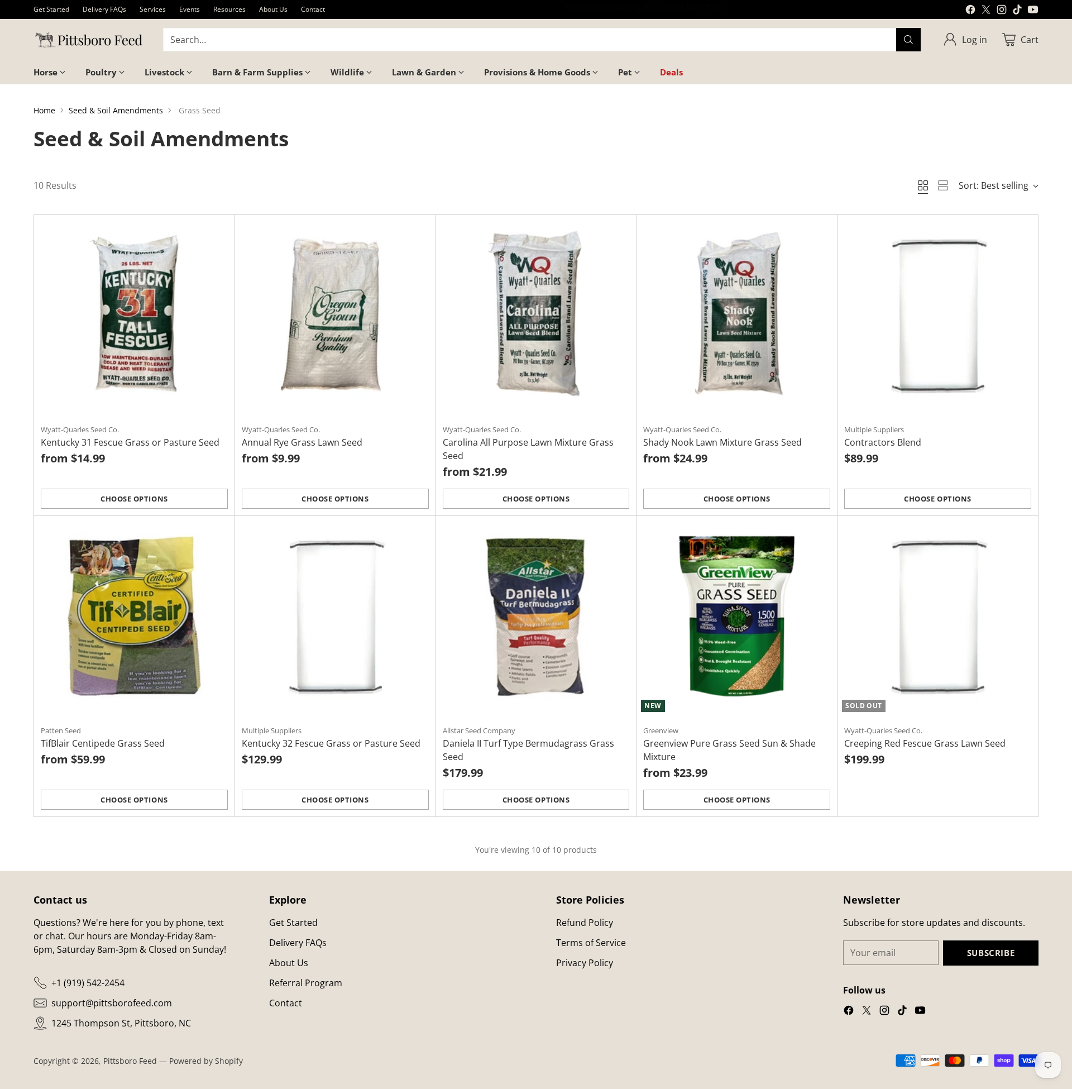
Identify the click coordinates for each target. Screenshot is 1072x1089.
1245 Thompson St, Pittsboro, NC (121, 1023)
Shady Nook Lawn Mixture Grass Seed (722, 442)
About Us (288, 963)
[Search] (908, 39)
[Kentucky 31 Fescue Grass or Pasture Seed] (134, 315)
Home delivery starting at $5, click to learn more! (645, 9)
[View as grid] (923, 185)
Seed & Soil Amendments (116, 110)
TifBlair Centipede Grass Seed (103, 743)
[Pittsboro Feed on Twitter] (986, 11)
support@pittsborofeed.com (111, 1003)
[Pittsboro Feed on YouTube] (1032, 11)
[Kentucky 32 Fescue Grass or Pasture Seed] (335, 616)
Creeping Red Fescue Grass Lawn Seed (925, 743)
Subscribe (990, 952)
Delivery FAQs (298, 943)
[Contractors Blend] (938, 315)
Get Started (293, 922)
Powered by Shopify (206, 1060)
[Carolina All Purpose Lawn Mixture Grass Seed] (536, 315)
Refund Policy (584, 922)
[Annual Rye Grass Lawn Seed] (335, 315)
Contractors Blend (882, 442)
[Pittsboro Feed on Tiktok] (1017, 11)
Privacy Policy (584, 963)
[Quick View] (220, 229)
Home (44, 110)
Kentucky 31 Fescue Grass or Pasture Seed (130, 442)
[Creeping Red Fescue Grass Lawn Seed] (938, 616)
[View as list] (943, 185)
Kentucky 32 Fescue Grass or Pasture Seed (331, 743)
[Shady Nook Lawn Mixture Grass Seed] (736, 315)
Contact (285, 1003)
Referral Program (305, 983)
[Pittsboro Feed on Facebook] (970, 11)
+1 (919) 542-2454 (88, 983)
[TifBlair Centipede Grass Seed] (134, 616)
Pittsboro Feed (130, 1060)
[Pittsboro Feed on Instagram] (1001, 11)
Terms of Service (591, 943)
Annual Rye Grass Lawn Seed (302, 442)
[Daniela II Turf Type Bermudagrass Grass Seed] (536, 616)
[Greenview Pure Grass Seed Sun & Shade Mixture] (736, 616)
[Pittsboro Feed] (89, 40)
